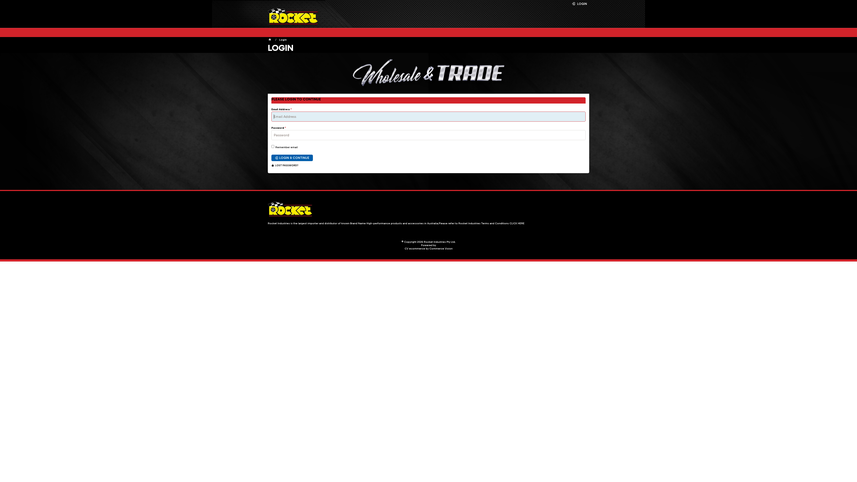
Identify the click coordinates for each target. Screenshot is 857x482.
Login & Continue (294, 158)
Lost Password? (286, 165)
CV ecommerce (415, 248)
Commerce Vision (441, 248)
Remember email (286, 147)
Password (277, 128)
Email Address (280, 109)
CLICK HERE (517, 223)
